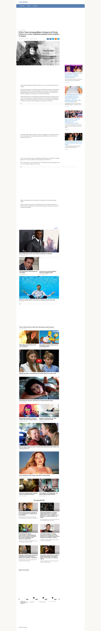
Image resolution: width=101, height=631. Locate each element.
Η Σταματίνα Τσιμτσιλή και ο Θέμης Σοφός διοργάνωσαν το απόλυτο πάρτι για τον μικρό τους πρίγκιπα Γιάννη (49, 557)
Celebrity (29, 5)
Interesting (35, 5)
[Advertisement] (50, 18)
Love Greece (23, 2)
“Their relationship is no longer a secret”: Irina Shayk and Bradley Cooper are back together (73, 143)
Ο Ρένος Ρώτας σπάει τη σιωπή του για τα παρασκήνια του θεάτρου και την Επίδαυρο (28, 514)
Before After (22, 5)
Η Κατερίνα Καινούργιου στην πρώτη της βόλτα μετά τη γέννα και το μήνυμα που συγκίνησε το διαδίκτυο (28, 556)
